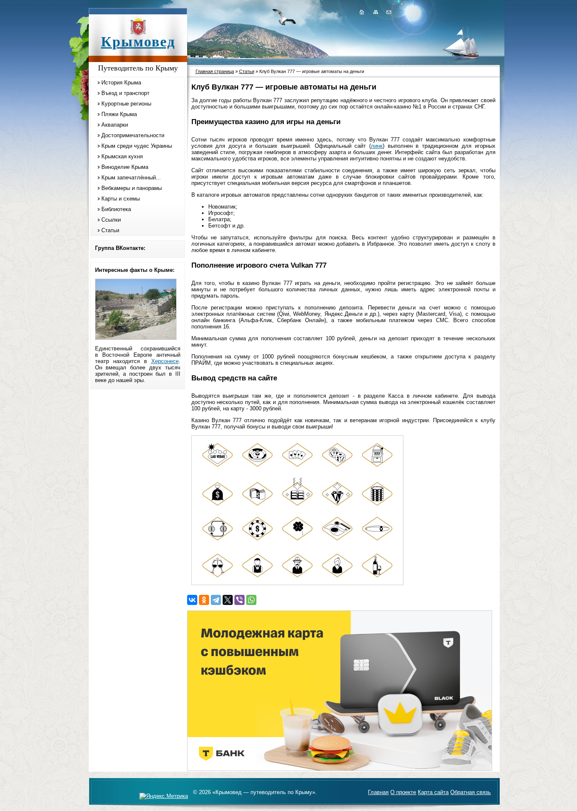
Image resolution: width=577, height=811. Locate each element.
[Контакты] (388, 11)
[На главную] (361, 11)
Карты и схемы (120, 198)
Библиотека (116, 209)
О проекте (403, 792)
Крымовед (138, 41)
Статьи (110, 230)
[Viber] (239, 600)
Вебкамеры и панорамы (131, 188)
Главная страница (215, 71)
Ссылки (111, 220)
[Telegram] (216, 600)
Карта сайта (433, 792)
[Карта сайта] (375, 11)
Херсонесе (165, 361)
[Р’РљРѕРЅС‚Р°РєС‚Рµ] (192, 600)
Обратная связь (470, 792)
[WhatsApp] (251, 600)
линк (377, 146)
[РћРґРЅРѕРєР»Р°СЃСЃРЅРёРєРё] (204, 600)
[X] (228, 600)
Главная (378, 792)
